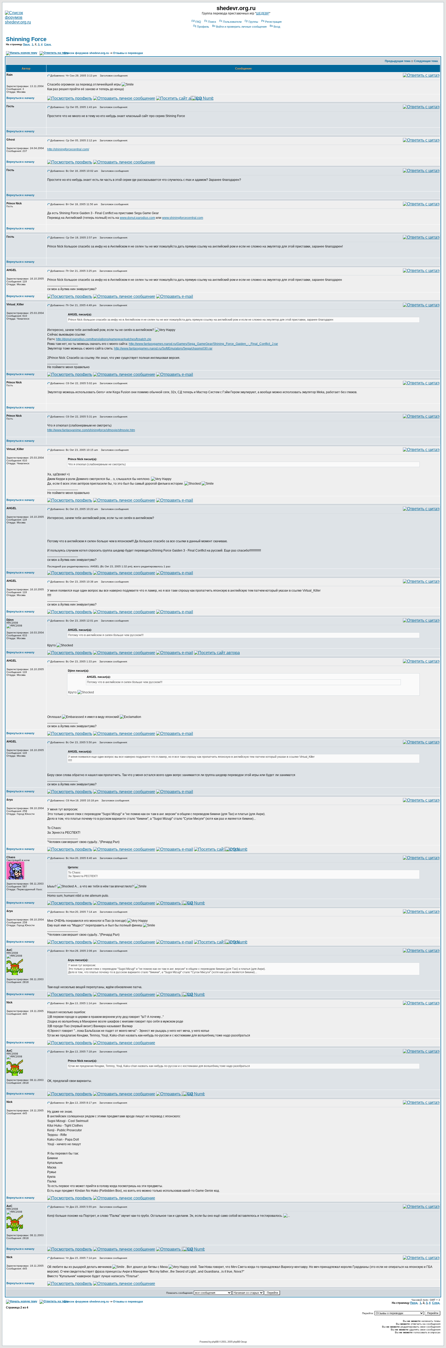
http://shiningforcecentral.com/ (68, 149)
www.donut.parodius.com (137, 218)
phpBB (215, 1341)
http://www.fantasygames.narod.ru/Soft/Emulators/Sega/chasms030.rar (163, 348)
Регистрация (273, 21)
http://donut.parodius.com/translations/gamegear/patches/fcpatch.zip (103, 339)
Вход (277, 26)
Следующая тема (426, 61)
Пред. (26, 44)
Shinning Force (26, 39)
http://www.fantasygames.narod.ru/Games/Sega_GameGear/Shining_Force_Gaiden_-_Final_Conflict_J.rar (203, 344)
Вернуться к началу (20, 97)
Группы (253, 21)
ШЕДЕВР (262, 13)
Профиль (203, 26)
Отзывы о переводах (128, 53)
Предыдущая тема (397, 61)
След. (47, 44)
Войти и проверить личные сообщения (241, 26)
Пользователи (232, 21)
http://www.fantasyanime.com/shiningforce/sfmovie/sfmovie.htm (91, 430)
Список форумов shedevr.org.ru (86, 53)
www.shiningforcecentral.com (182, 218)
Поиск (212, 21)
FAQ (198, 21)
